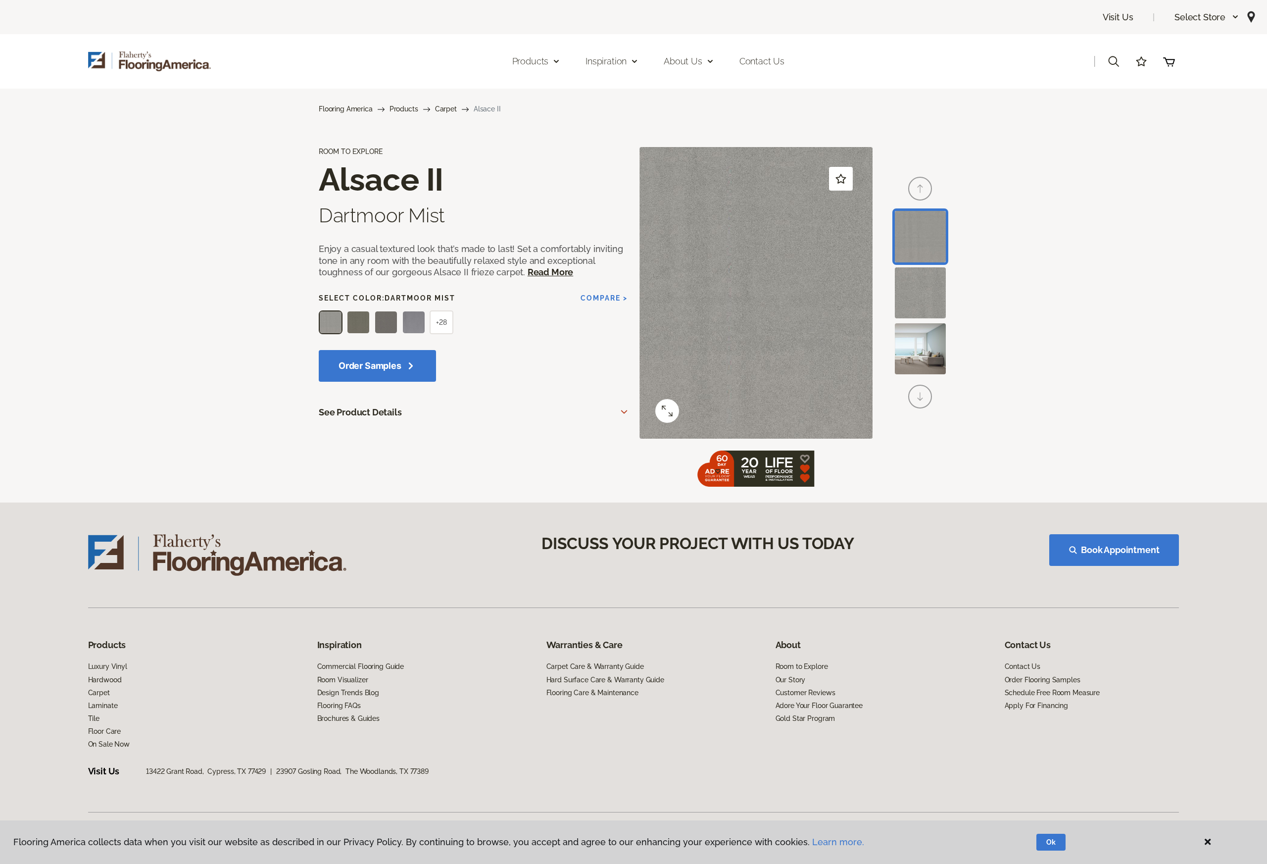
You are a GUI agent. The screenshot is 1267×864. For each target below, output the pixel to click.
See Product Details (360, 412)
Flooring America (346, 109)
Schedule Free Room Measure (1052, 693)
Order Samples (370, 365)
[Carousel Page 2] (920, 293)
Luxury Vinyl (107, 666)
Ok (1051, 842)
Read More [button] (550, 272)
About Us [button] (683, 61)
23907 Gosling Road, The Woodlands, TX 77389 (352, 771)
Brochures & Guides (348, 718)
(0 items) (1169, 61)
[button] (1206, 17)
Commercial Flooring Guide (360, 666)
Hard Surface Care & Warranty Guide (605, 680)
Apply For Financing (1036, 706)
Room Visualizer (342, 680)
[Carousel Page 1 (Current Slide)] (920, 236)
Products (404, 109)
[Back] (920, 189)
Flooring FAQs (339, 706)
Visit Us (1118, 17)
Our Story (791, 680)
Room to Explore (802, 666)
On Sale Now (109, 744)
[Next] (920, 396)
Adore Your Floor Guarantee (819, 706)
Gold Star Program (805, 718)
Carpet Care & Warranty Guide (595, 666)
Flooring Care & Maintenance (592, 693)
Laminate (103, 706)
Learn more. (838, 842)
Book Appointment (1120, 550)
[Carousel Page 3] (920, 349)
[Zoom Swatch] (667, 411)
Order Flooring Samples (1042, 680)
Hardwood (105, 680)
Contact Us (761, 61)
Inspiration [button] (606, 61)
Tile (93, 718)
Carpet (446, 109)
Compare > (604, 298)
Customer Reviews (805, 693)
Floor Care (104, 731)
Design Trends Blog (348, 693)
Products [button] (530, 61)
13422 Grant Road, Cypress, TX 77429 (206, 771)
